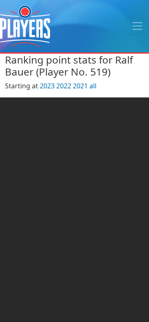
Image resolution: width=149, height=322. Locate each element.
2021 (80, 85)
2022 (63, 85)
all (92, 85)
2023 (47, 85)
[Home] (25, 26)
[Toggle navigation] (137, 26)
